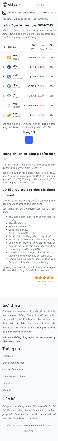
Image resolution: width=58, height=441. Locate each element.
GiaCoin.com (33, 425)
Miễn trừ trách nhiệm (14, 376)
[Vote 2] (40, 278)
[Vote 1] (37, 278)
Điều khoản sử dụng (13, 369)
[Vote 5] (52, 278)
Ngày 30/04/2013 (40, 18)
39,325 (18, 12)
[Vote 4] (48, 278)
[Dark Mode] (4, 13)
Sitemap (6, 389)
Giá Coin (12, 5)
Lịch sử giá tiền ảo (22, 18)
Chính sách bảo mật (13, 362)
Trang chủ (6, 18)
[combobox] (41, 5)
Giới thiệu (7, 355)
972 (37, 12)
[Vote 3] (44, 278)
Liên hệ (6, 383)
